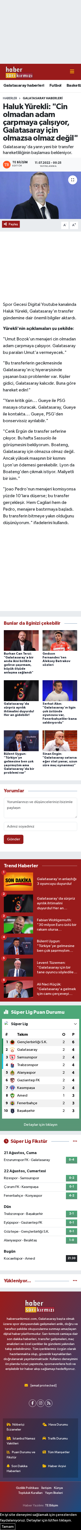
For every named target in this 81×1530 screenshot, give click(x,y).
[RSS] (48, 1403)
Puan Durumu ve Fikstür (21, 1455)
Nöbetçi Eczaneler (16, 1427)
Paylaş (13, 224)
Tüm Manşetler (59, 1452)
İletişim (46, 1488)
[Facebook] (32, 1403)
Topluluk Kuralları (30, 1493)
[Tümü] (75, 1281)
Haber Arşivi (57, 1466)
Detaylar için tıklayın (40, 1125)
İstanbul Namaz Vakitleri (21, 1441)
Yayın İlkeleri (54, 1493)
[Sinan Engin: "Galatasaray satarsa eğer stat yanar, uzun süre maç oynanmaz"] (60, 741)
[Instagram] (40, 1403)
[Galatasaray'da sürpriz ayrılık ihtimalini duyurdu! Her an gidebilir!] (21, 690)
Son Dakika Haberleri (17, 1468)
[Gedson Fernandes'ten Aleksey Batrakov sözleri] (60, 640)
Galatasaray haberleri (23, 86)
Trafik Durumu (58, 1438)
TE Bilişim (51, 1505)
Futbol (55, 86)
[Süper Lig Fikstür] (75, 1141)
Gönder (13, 839)
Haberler (10, 98)
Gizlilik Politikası (27, 1488)
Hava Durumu (58, 1424)
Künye (58, 1488)
